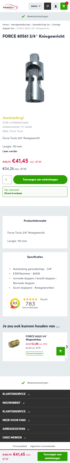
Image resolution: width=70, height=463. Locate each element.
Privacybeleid (20, 446)
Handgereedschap (20, 24)
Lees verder (10, 151)
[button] (60, 351)
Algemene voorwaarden (42, 446)
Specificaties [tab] (35, 257)
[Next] (66, 347)
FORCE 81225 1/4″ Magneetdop (36, 338)
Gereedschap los (41, 24)
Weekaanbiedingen (37, 16)
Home (6, 24)
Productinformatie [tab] (35, 221)
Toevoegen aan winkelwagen (52, 456)
